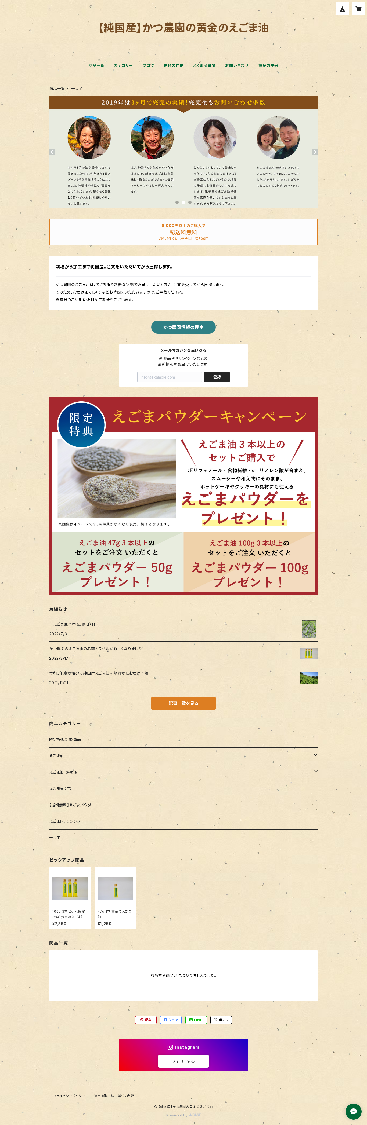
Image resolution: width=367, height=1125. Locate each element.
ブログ (148, 65)
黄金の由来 (268, 65)
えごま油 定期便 (63, 772)
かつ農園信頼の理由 (183, 327)
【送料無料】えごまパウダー (72, 804)
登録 (217, 377)
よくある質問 (204, 65)
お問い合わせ (237, 65)
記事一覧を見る (183, 703)
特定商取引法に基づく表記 (114, 1096)
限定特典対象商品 (65, 739)
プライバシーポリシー (69, 1096)
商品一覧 (97, 65)
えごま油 (56, 755)
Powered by (177, 1115)
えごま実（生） (60, 788)
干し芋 (54, 837)
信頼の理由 (174, 65)
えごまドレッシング (65, 821)
